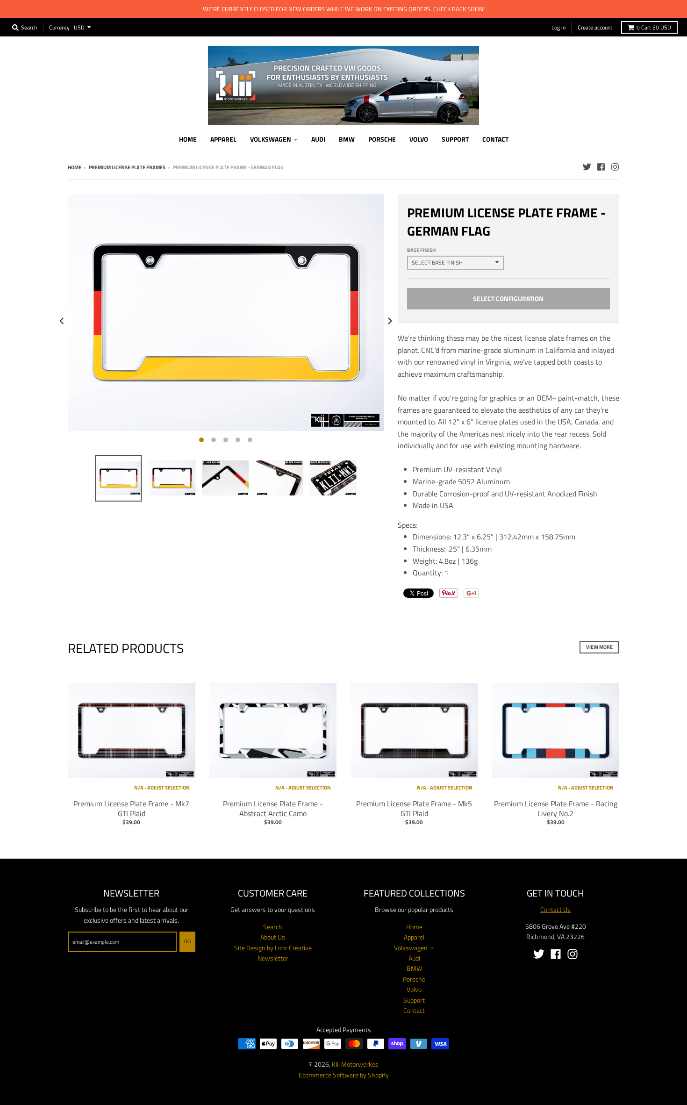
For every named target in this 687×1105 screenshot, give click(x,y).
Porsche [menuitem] (382, 139)
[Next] (389, 321)
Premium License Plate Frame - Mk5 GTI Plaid (414, 808)
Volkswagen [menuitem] (270, 139)
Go (187, 941)
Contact (414, 1010)
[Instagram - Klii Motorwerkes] (615, 167)
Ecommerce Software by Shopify (344, 1075)
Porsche (414, 979)
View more (599, 647)
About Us (272, 937)
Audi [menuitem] (318, 139)
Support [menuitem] (455, 139)
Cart (654, 27)
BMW (414, 968)
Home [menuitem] (188, 139)
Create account (595, 27)
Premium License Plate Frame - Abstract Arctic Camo (273, 808)
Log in (558, 27)
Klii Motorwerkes (355, 1064)
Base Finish (421, 250)
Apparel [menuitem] (223, 139)
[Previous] (62, 321)
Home (74, 167)
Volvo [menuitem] (418, 139)
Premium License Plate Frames (127, 167)
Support (414, 1000)
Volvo (414, 989)
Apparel (414, 937)
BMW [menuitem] (347, 139)
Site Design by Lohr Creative (273, 948)
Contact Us (555, 909)
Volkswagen (411, 948)
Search (272, 927)
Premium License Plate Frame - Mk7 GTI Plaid (131, 808)
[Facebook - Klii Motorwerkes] (601, 167)
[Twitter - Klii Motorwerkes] (587, 167)
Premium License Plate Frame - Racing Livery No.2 (555, 808)
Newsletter (273, 958)
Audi (414, 958)
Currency (59, 26)
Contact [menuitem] (495, 139)
